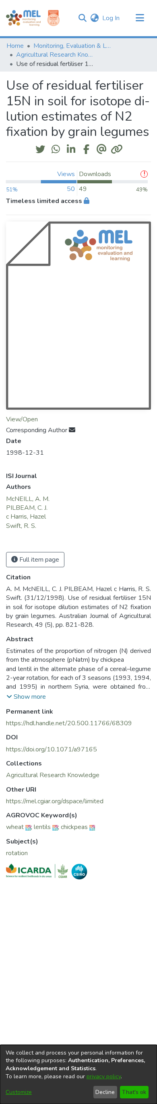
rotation (17, 853)
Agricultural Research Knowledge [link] (56, 54)
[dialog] (78, 1074)
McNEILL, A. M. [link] (28, 499)
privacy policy (104, 1076)
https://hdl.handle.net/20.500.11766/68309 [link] (69, 723)
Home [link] (15, 45)
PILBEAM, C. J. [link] (27, 507)
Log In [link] (111, 18)
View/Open (22, 419)
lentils (42, 827)
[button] (82, 18)
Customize (19, 1092)
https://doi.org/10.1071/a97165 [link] (51, 749)
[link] (52, 775)
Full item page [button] (38, 559)
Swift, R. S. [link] (21, 525)
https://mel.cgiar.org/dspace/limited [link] (54, 801)
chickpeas (74, 827)
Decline (105, 1092)
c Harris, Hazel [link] (26, 516)
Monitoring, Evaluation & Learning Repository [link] (73, 45)
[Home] (23, 18)
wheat (15, 827)
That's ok (134, 1092)
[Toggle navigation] (139, 18)
